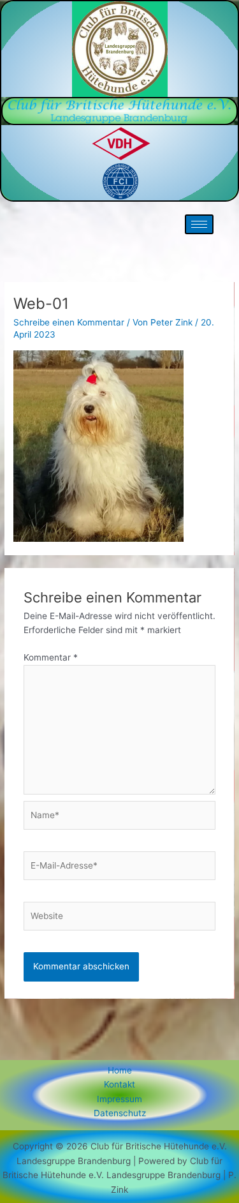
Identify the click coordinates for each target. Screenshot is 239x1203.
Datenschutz (120, 1113)
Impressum (119, 1099)
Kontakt (119, 1084)
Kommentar (51, 657)
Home (120, 1070)
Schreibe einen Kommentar (68, 322)
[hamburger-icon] (199, 224)
